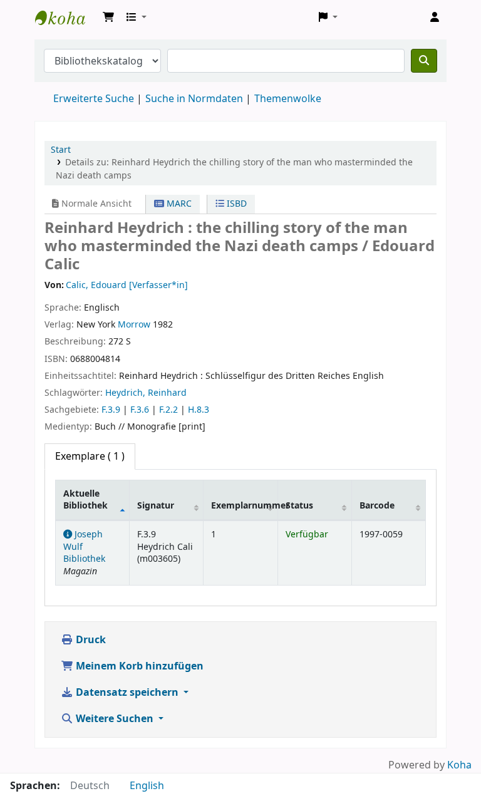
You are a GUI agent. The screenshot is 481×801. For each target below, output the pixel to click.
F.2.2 (168, 409)
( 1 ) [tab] (90, 456)
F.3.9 (110, 409)
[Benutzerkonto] (434, 17)
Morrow (134, 324)
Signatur (155, 505)
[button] (108, 17)
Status (299, 505)
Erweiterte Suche (93, 98)
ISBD (235, 203)
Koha (459, 765)
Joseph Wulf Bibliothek (66, 17)
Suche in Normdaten (194, 98)
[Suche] (424, 61)
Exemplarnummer (244, 505)
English (147, 785)
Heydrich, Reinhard (146, 393)
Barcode (377, 505)
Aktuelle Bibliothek (85, 499)
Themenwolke (287, 98)
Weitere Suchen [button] (114, 718)
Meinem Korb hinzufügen (138, 666)
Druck (89, 640)
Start (61, 150)
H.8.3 (198, 409)
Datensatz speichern (127, 692)
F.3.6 (139, 409)
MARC (178, 203)
